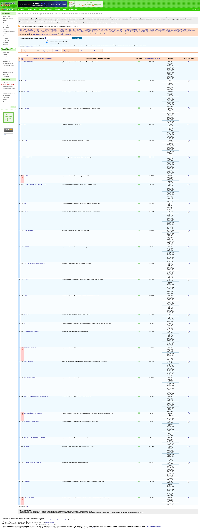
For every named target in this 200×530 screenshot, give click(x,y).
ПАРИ (25, 140)
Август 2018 (158, 31)
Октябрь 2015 (160, 30)
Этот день (21, 9)
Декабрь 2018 (184, 31)
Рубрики (5, 42)
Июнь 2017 (88, 31)
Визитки (5, 99)
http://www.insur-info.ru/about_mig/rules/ (58, 519)
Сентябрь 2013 (95, 30)
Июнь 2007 (72, 29)
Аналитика (6, 52)
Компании (6, 97)
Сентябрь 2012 (63, 30)
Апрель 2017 (73, 31)
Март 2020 (79, 33)
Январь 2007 (55, 29)
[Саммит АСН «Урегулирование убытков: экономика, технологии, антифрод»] (42, 7)
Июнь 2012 (55, 30)
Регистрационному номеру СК (41, 34)
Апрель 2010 (162, 29)
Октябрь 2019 (54, 33)
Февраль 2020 (71, 33)
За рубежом (6, 56)
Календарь (6, 76)
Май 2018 (143, 31)
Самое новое (6, 16)
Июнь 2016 (191, 30)
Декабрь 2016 (49, 31)
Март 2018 (136, 31)
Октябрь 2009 (145, 29)
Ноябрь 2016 (41, 31)
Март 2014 (112, 30)
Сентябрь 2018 (167, 31)
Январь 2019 (22, 33)
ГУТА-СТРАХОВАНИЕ (30, 348)
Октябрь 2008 (112, 29)
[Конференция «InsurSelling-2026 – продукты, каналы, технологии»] (86, 7)
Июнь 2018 (150, 31)
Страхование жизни (8, 65)
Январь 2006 (22, 29)
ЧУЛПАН (26, 247)
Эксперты (5, 44)
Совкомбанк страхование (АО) (32, 331)
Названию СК (55, 34)
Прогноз (5, 36)
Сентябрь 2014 (128, 30)
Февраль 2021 (113, 33)
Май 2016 (183, 30)
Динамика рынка (7, 86)
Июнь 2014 (119, 30)
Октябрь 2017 (111, 31)
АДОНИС (26, 108)
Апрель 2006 (31, 29)
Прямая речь (6, 25)
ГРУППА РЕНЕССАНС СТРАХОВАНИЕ (34, 263)
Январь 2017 (58, 31)
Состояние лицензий (9, 88)
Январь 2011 (187, 29)
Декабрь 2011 (39, 30)
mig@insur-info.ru (49, 522)
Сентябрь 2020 (95, 33)
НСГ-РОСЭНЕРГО (29, 497)
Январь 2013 (72, 30)
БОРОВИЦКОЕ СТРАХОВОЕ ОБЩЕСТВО (35, 437)
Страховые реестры (8, 84)
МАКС (25, 295)
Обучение (57, 9)
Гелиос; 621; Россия (28, 46)
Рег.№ (22, 59)
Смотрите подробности (153, 526)
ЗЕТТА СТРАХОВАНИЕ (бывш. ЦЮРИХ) (35, 184)
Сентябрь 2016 (23, 31)
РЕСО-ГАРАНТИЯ (29, 230)
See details (92, 527)
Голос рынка (6, 47)
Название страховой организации (42, 58)
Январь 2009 (121, 29)
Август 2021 (129, 33)
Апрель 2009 (129, 29)
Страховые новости (8, 22)
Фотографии (6, 95)
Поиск (64, 9)
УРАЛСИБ (26, 176)
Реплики (5, 38)
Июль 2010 (170, 29)
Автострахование (8, 63)
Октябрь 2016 (32, 31)
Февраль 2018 (128, 31)
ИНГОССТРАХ (28, 157)
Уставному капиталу (65, 34)
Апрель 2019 (38, 33)
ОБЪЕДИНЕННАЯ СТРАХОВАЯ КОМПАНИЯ (36, 396)
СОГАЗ (26, 211)
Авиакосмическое (8, 67)
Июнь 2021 (122, 33)
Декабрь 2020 (104, 33)
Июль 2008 (104, 29)
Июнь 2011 (22, 30)
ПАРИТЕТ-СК (27, 481)
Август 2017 (103, 31)
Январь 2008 (88, 29)
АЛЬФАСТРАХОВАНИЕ (30, 378)
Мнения (5, 29)
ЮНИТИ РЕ (27, 323)
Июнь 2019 (46, 33)
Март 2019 (30, 33)
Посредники (6, 61)
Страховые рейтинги (9, 93)
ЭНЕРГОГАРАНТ (28, 361)
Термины (5, 54)
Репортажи (6, 40)
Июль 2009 (137, 29)
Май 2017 (81, 31)
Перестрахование (8, 72)
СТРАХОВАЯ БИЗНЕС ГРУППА (32, 462)
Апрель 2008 (96, 29)
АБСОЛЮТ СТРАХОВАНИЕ (31, 421)
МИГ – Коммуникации (45, 9)
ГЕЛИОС (26, 91)
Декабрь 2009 (154, 29)
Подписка (5, 74)
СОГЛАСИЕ (27, 279)
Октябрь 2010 (178, 29)
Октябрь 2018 (175, 31)
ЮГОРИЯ (26, 446)
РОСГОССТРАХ (28, 61)
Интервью (6, 27)
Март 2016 (177, 30)
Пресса (5, 20)
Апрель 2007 (64, 29)
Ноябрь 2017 (119, 31)
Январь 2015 (136, 30)
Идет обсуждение (8, 18)
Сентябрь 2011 (30, 30)
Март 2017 (66, 31)
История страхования (9, 59)
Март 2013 (79, 30)
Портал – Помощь (31, 9)
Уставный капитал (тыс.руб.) (151, 58)
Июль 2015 (153, 30)
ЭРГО (25, 80)
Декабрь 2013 (104, 30)
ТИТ (25, 203)
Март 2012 (47, 30)
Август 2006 (39, 29)
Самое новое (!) (72, 9)
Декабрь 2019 (62, 33)
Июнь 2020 (87, 33)
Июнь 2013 (87, 30)
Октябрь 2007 (79, 29)
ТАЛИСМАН (27, 314)
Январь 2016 (169, 30)
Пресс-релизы (7, 101)
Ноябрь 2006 (47, 29)
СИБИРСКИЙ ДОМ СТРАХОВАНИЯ (33, 413)
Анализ (5, 33)
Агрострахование (8, 70)
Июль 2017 (95, 31)
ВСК (25, 124)
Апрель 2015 (145, 30)
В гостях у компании (9, 31)
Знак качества (7, 91)
